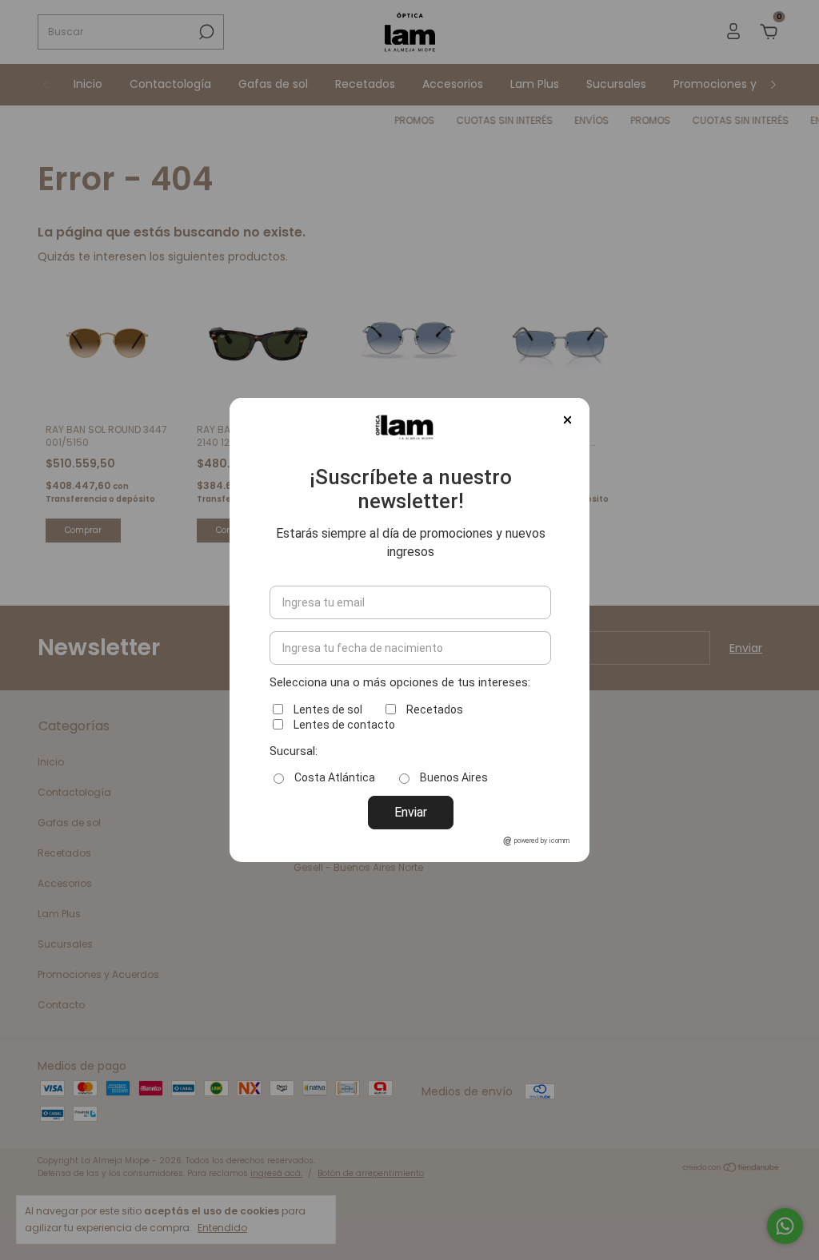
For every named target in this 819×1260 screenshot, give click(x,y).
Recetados (434, 709)
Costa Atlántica (334, 777)
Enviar (410, 812)
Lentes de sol (328, 709)
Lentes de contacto (344, 724)
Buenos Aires (454, 777)
